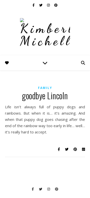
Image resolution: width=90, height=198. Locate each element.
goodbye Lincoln (45, 95)
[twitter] (41, 5)
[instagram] (48, 5)
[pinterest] (56, 5)
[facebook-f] (33, 5)
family (45, 88)
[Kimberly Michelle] (45, 32)
